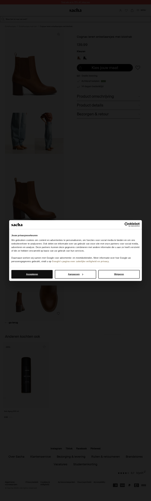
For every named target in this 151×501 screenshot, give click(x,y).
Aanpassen (74, 274)
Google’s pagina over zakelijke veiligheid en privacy (80, 261)
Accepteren (32, 274)
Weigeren (119, 274)
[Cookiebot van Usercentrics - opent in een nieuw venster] (127, 224)
